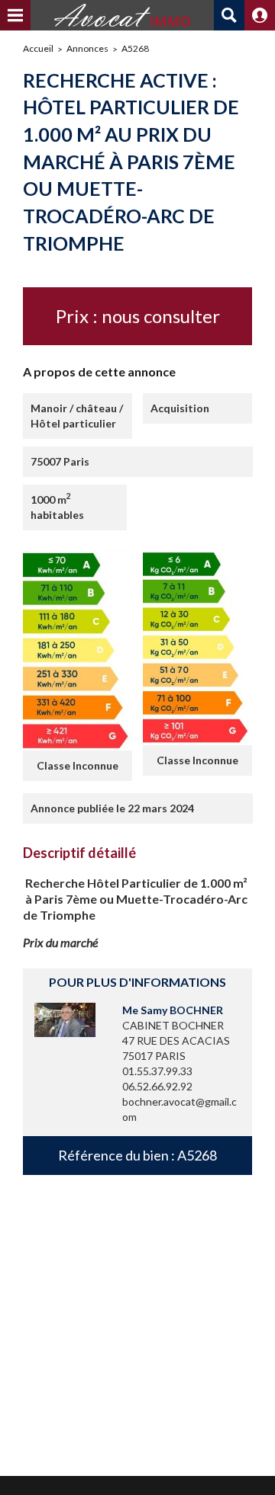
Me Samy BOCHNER (172, 1010)
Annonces (87, 48)
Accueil (38, 48)
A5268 (135, 48)
